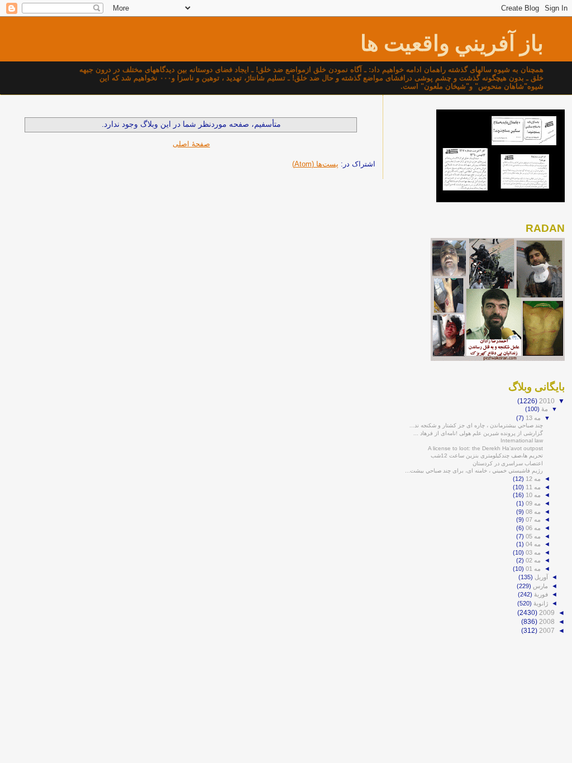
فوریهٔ (540, 594)
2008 (546, 621)
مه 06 (532, 527)
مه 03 (532, 552)
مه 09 (532, 503)
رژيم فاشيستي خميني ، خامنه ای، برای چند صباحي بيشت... (474, 471)
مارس (539, 586)
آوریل (540, 577)
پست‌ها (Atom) (315, 164)
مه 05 (532, 536)
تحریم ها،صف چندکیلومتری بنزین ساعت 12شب (487, 455)
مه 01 (532, 568)
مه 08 (532, 511)
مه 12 (532, 478)
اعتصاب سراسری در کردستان (508, 463)
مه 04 (532, 544)
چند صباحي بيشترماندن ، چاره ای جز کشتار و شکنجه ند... (476, 425)
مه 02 (532, 560)
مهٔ (544, 409)
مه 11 (532, 487)
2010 (546, 400)
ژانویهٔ (540, 603)
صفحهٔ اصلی (191, 144)
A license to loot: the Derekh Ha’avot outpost (485, 448)
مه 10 (532, 495)
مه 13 (532, 417)
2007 (546, 630)
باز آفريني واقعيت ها (452, 43)
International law (521, 440)
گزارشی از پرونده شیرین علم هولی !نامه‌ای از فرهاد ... (478, 433)
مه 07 (532, 519)
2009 (546, 612)
